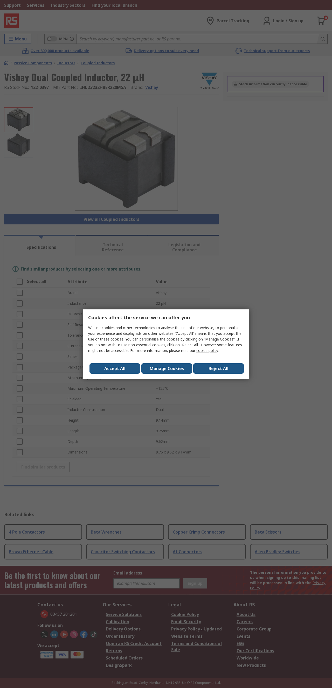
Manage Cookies (167, 368)
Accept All (115, 368)
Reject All (219, 368)
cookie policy (207, 350)
